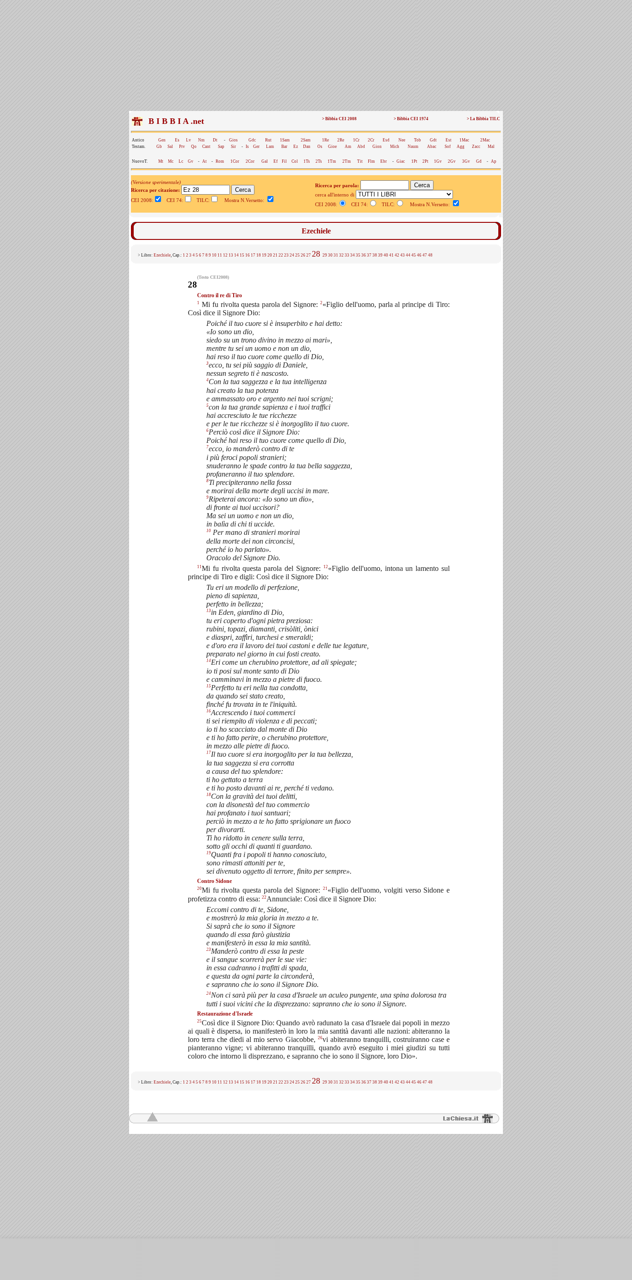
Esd (386, 140)
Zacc (476, 146)
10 (214, 255)
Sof (448, 146)
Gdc (252, 140)
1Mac (464, 140)
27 (308, 255)
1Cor (234, 161)
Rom (220, 161)
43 (402, 255)
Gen (162, 140)
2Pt (425, 161)
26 (303, 255)
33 (347, 255)
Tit (360, 161)
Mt (160, 161)
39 (380, 255)
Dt (215, 140)
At (204, 161)
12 (225, 255)
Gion (377, 146)
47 (424, 255)
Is (247, 146)
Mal (491, 146)
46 (419, 255)
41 (391, 255)
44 (408, 255)
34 (352, 255)
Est (449, 140)
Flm (371, 161)
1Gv (438, 161)
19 (264, 255)
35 (358, 255)
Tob (417, 140)
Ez (295, 146)
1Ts (307, 161)
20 (269, 255)
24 (292, 255)
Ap (493, 161)
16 (247, 255)
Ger (256, 146)
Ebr (383, 161)
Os (319, 146)
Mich (394, 146)
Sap (221, 146)
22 (281, 255)
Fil (284, 161)
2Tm (346, 161)
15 (242, 255)
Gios (233, 140)
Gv (190, 161)
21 (275, 255)
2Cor (250, 161)
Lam (270, 146)
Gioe (332, 146)
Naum (413, 146)
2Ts (319, 161)
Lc (181, 161)
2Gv (452, 161)
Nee (401, 140)
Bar (284, 146)
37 (369, 255)
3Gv (466, 161)
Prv (182, 146)
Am (348, 146)
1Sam (285, 140)
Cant (206, 146)
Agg (461, 146)
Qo (194, 146)
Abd (361, 146)
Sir (233, 146)
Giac (401, 161)
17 (253, 255)
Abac (431, 146)
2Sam (305, 140)
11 (219, 255)
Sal (170, 146)
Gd (479, 161)
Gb (159, 146)
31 (336, 255)
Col (294, 161)
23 (286, 255)
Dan (306, 146)
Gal (264, 161)
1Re (325, 140)
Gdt (433, 140)
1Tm (332, 161)
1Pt (414, 161)
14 (236, 255)
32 (341, 255)
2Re (340, 140)
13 (231, 255)
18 (258, 255)
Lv (188, 140)
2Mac (485, 140)
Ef (275, 161)
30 (330, 255)
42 (397, 255)
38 (374, 255)
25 (297, 255)
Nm (201, 140)
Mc (170, 161)
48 (430, 255)
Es (177, 140)
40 (386, 255)
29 (324, 255)
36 (363, 255)
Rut (268, 140)
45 (413, 255)
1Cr (356, 140)
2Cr (371, 140)
